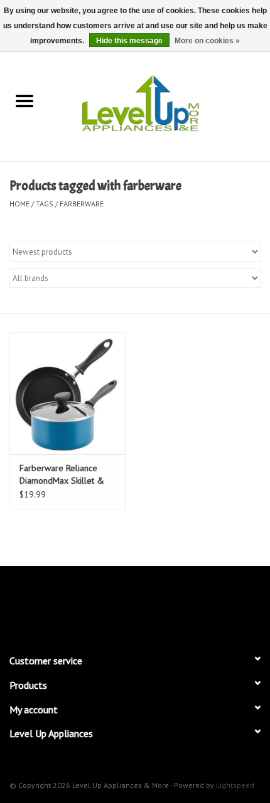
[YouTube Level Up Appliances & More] (158, 604)
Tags (44, 203)
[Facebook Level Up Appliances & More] (67, 604)
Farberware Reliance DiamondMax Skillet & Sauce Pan (61, 474)
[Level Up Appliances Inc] (159, 102)
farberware (82, 203)
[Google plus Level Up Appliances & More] (112, 604)
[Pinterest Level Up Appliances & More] (135, 604)
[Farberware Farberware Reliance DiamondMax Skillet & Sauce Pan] (67, 393)
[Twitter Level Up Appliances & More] (90, 604)
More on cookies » (207, 40)
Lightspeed (235, 785)
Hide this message (129, 40)
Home (19, 203)
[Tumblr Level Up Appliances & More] (180, 604)
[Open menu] (24, 100)
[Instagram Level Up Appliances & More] (203, 604)
